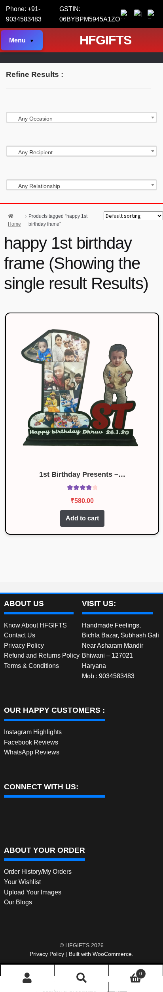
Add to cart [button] (82, 518)
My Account (28, 978)
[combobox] (81, 117)
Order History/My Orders (38, 871)
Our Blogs (18, 902)
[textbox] (81, 118)
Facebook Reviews (31, 742)
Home (14, 224)
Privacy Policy (24, 645)
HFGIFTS (105, 40)
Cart (125, 971)
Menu (17, 40)
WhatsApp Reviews (31, 752)
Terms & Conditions (31, 665)
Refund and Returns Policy (42, 655)
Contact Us (19, 635)
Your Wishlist (22, 882)
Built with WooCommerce (100, 954)
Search (81, 978)
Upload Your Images (32, 892)
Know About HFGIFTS (35, 625)
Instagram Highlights (33, 732)
